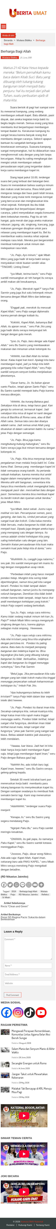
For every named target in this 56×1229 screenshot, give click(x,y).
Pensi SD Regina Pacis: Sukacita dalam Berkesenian (23, 918)
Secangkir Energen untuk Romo (29, 1063)
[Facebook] (4, 885)
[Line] (22, 885)
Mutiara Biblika (24, 40)
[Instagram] (29, 885)
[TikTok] (29, 1012)
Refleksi (45, 894)
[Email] (35, 885)
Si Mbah (6, 897)
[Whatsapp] (16, 885)
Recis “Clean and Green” (14, 906)
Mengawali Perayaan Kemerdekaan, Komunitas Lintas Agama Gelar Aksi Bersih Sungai (31, 1034)
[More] (41, 885)
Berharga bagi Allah (28, 891)
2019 (14, 891)
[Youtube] (41, 1012)
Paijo (13, 894)
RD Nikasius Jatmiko (28, 894)
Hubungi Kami (25, 1225)
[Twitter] (10, 885)
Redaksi (10, 1225)
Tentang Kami (42, 1225)
